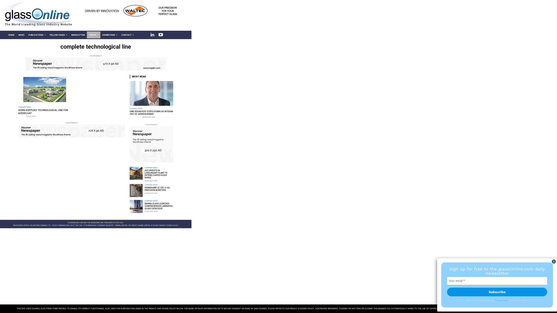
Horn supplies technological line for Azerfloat (43, 111)
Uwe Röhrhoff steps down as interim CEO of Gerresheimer (151, 112)
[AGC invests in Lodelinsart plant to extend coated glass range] (136, 173)
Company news (24, 107)
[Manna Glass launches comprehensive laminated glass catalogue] (136, 206)
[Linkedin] (152, 34)
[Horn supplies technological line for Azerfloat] (44, 89)
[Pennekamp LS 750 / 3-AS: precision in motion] (136, 190)
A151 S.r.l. (120, 223)
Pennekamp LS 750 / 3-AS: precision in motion (157, 188)
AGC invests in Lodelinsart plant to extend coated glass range (156, 174)
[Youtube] (160, 34)
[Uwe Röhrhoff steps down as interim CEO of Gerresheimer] (151, 93)
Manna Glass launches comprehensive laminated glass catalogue (159, 206)
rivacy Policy (502, 300)
